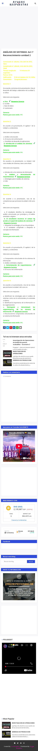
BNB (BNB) (18, 506)
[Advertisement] (19, 27)
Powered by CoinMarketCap (19, 520)
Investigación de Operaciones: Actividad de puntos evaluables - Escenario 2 (23, 342)
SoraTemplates (15, 746)
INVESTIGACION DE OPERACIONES (23, 723)
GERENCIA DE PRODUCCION (22, 360)
